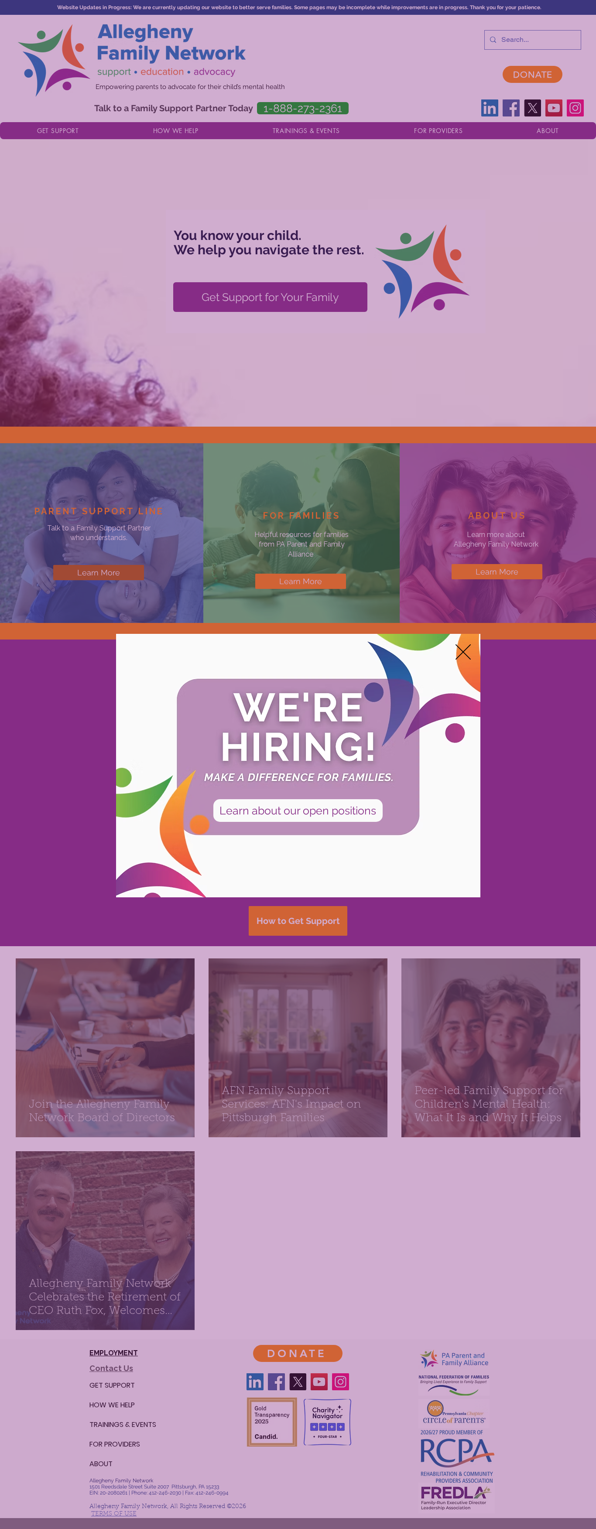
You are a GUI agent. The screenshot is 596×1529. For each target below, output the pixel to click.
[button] (463, 652)
